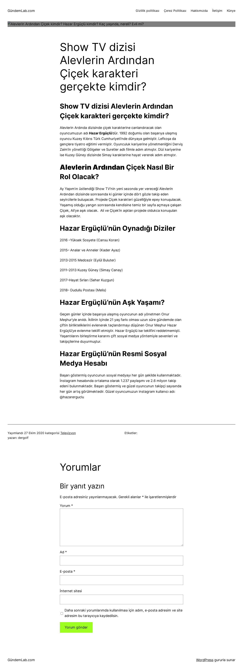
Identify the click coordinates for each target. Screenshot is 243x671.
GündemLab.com (21, 11)
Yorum (66, 506)
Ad (63, 552)
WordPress (204, 660)
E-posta (67, 571)
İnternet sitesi (71, 591)
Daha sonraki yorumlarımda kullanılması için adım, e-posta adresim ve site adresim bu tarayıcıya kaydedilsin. (123, 613)
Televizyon (68, 433)
